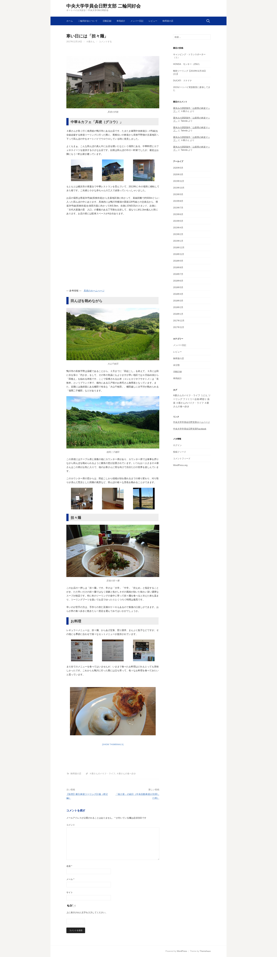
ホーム (69, 21)
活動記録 (107, 21)
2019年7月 (178, 207)
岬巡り (203, 399)
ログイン (177, 445)
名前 (69, 866)
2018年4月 (178, 294)
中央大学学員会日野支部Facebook (189, 429)
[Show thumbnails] (113, 744)
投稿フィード (179, 452)
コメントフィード (181, 458)
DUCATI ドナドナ (182, 80)
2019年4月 (178, 227)
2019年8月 (178, 201)
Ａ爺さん (90, 41)
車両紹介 (121, 21)
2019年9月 (178, 194)
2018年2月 (178, 307)
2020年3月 (178, 174)
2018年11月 (178, 254)
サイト (69, 892)
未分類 (176, 365)
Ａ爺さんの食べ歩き (126, 773)
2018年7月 (178, 274)
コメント (70, 825)
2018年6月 (178, 280)
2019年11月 (178, 181)
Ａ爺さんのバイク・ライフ (102, 773)
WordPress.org (180, 465)
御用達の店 (167, 21)
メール (70, 879)
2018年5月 (178, 287)
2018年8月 (178, 267)
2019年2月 (178, 234)
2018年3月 (178, 300)
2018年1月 (178, 314)
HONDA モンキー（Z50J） (187, 64)
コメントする (105, 41)
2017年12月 (178, 320)
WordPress (182, 951)
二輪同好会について (88, 21)
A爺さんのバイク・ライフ (186, 395)
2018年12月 (178, 247)
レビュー (153, 21)
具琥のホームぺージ (94, 290)
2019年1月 (178, 241)
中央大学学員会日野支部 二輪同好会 (103, 6)
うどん (204, 395)
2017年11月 (178, 327)
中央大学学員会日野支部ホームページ (191, 422)
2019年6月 (178, 214)
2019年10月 (178, 187)
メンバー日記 (136, 21)
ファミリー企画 (191, 399)
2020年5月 (178, 168)
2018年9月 (178, 261)
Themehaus (205, 951)
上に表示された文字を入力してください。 (86, 912)
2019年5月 (178, 221)
